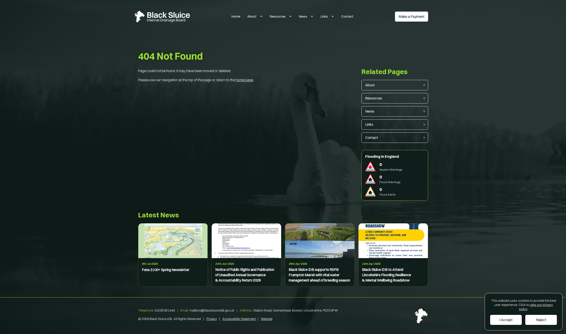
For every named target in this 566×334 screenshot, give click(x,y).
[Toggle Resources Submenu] (290, 16)
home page (244, 80)
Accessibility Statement (239, 319)
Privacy (211, 319)
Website (266, 319)
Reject (541, 320)
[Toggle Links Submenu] (333, 16)
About (251, 16)
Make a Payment (412, 16)
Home (236, 16)
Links (324, 16)
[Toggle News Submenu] (312, 16)
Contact (347, 16)
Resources (278, 16)
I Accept (506, 320)
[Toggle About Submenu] (261, 16)
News (303, 16)
